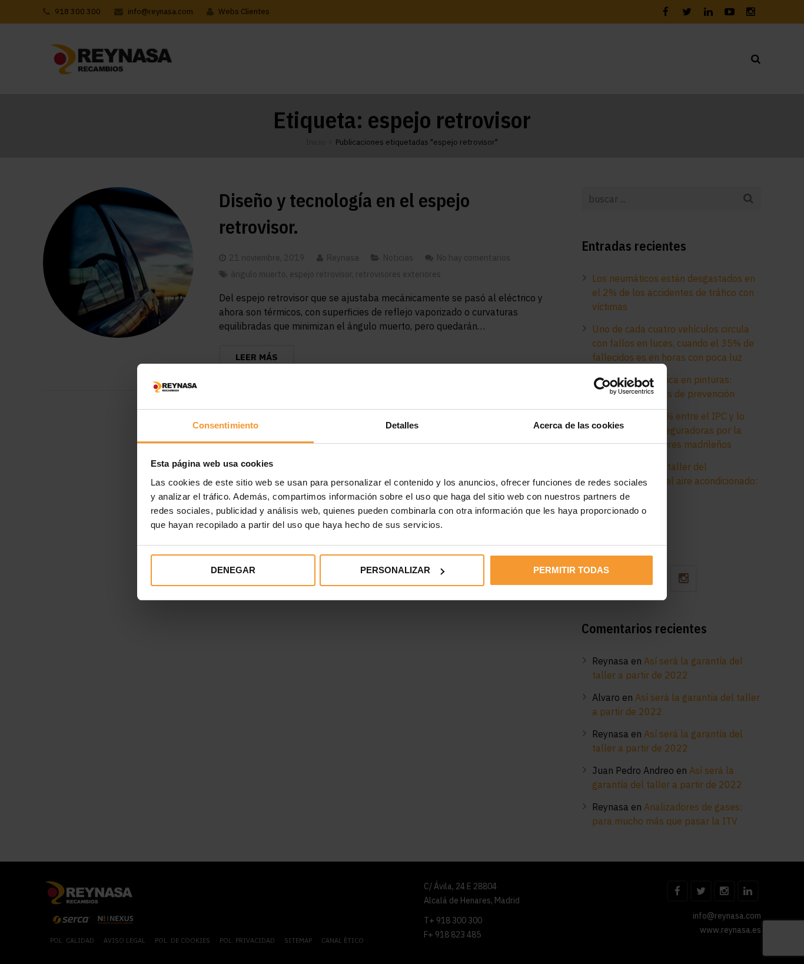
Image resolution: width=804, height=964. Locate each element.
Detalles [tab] (402, 425)
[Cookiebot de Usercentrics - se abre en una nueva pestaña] (602, 386)
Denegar (233, 570)
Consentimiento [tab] (225, 425)
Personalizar (395, 570)
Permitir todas (571, 570)
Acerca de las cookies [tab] (578, 425)
